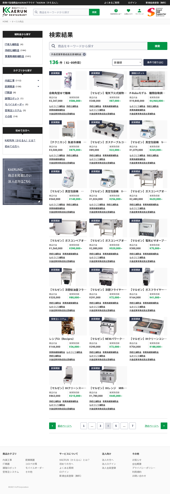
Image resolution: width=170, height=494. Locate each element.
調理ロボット (10, 467)
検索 (94, 12)
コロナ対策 (31, 463)
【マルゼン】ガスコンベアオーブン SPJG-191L (148, 191)
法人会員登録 (109, 467)
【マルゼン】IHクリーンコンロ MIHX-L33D (148, 339)
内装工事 (7, 459)
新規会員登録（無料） (156, 2)
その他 (28, 471)
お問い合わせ (139, 475)
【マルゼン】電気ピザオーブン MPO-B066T (148, 240)
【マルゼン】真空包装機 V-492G (146, 142)
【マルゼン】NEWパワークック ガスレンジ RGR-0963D (107, 339)
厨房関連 (30, 459)
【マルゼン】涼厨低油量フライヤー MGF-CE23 (67, 289)
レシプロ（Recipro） (62, 339)
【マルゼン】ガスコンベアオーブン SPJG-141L (67, 240)
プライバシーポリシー (143, 467)
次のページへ (152, 425)
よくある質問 (66, 467)
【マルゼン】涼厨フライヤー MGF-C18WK (108, 289)
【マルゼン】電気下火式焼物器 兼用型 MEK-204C (108, 93)
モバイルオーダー (34, 467)
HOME (5, 21)
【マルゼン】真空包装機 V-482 (106, 191)
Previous (52, 425)
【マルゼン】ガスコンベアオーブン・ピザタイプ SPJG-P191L (108, 240)
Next (164, 425)
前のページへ (65, 425)
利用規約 (136, 471)
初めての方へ (66, 463)
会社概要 (136, 463)
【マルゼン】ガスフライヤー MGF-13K (148, 289)
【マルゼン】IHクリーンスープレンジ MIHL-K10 (67, 388)
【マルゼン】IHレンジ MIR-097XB (106, 388)
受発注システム (11, 471)
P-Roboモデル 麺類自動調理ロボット (147, 93)
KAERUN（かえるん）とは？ (74, 459)
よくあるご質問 (111, 2)
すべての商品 (18, 21)
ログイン (132, 2)
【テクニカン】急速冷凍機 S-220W (67, 142)
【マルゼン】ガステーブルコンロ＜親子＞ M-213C (107, 142)
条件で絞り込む (155, 62)
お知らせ (136, 459)
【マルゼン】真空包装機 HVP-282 (65, 191)
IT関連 (6, 463)
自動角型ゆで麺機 (59, 93)
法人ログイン (109, 463)
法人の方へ (108, 459)
